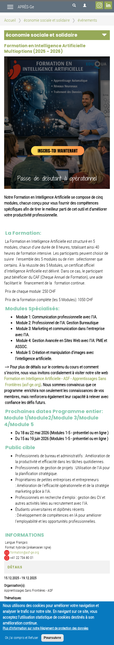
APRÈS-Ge (26, 6)
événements (87, 20)
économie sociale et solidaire (47, 20)
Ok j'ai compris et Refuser (21, 638)
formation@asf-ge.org (24, 552)
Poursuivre (52, 638)
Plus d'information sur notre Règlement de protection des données (45, 628)
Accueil (10, 20)
